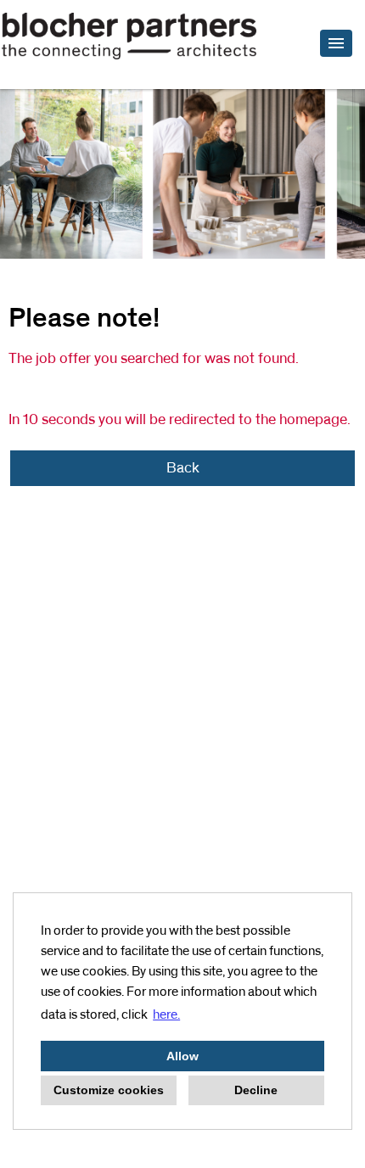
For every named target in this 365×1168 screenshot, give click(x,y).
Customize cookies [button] (108, 1090)
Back (182, 468)
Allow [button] (182, 1056)
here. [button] (166, 1014)
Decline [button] (256, 1090)
